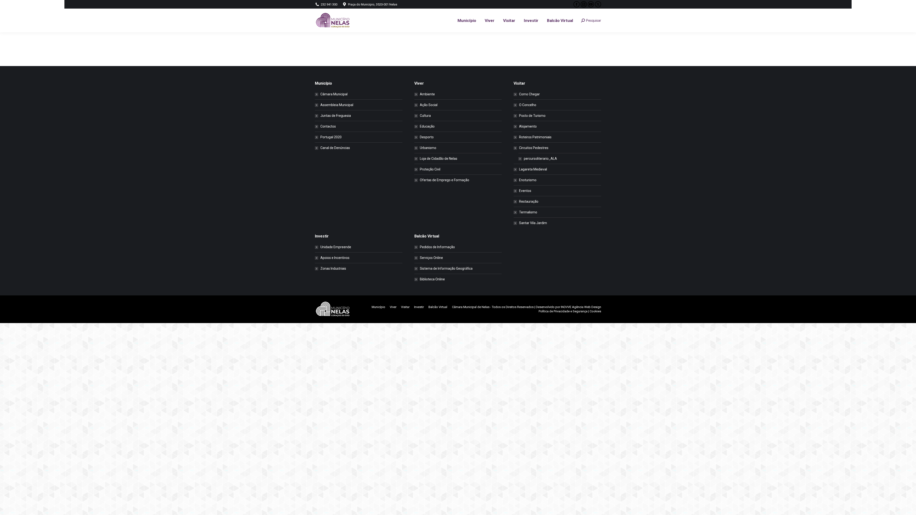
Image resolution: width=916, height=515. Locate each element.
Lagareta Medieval (533, 169)
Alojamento (528, 126)
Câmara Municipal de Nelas (470, 307)
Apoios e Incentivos (334, 258)
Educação (427, 126)
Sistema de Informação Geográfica (446, 268)
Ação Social (428, 105)
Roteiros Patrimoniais (535, 137)
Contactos (328, 126)
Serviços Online (431, 258)
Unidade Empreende (335, 247)
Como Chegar (529, 94)
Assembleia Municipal (336, 105)
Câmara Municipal (334, 94)
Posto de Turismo (532, 116)
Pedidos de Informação (437, 247)
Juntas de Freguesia (335, 116)
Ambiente (427, 94)
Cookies (595, 311)
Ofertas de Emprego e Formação (444, 180)
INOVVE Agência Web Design (581, 307)
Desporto (427, 137)
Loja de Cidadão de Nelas (438, 158)
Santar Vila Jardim (533, 223)
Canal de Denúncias (335, 148)
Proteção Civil (430, 169)
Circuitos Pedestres (533, 148)
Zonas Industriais (333, 268)
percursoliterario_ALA (540, 158)
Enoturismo (527, 180)
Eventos (525, 191)
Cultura (425, 116)
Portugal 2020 (331, 137)
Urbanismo (428, 148)
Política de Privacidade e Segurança (563, 311)
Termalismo (528, 212)
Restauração (528, 201)
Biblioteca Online (432, 279)
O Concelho (527, 105)
